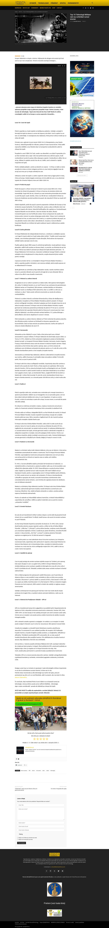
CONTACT (59, 8)
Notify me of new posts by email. (26, 839)
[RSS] (88, 8)
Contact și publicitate (79, 922)
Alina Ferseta (76, 204)
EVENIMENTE (34, 8)
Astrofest (17, 922)
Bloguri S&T (73, 181)
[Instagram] (86, 8)
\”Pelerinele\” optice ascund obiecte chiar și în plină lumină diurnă (26, 789)
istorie (33, 770)
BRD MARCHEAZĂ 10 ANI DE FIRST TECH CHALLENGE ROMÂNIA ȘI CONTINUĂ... (85, 169)
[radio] (34, 739)
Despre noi (18, 8)
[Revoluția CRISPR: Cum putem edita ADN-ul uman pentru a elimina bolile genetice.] (82, 193)
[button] (92, 3)
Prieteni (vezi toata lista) (54, 903)
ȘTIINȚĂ (33, 3)
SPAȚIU (63, 3)
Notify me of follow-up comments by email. (28, 837)
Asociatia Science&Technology (32, 922)
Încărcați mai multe (82, 175)
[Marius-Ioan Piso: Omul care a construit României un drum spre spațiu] (73, 162)
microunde (38, 770)
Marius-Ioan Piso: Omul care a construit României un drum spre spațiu (86, 162)
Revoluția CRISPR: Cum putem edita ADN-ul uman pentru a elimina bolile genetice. (82, 200)
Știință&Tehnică (77, 21)
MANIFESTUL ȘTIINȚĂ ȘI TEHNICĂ (58, 922)
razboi (47, 770)
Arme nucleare (24, 770)
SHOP (53, 8)
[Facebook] (83, 8)
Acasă (16, 11)
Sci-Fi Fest (22, 922)
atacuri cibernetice (21, 677)
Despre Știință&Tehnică (45, 922)
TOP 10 (20, 11)
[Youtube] (93, 8)
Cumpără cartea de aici (75, 141)
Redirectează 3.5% (45, 8)
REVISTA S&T (26, 8)
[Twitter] (90, 8)
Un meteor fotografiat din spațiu (59, 788)
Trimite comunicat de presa (20, 924)
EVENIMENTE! (73, 3)
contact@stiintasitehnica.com (58, 867)
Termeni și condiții (70, 922)
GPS (29, 770)
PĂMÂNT (54, 3)
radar (43, 770)
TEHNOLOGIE (43, 3)
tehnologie (52, 770)
